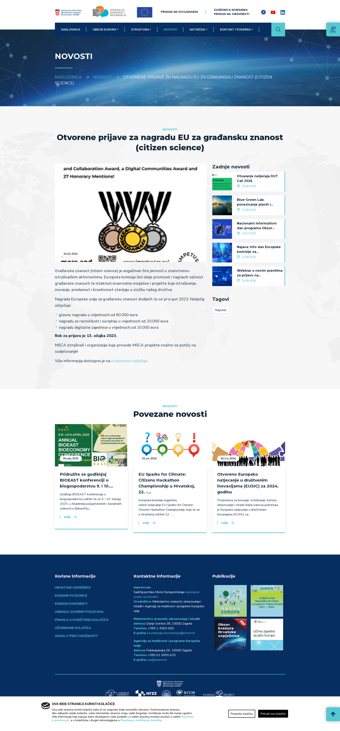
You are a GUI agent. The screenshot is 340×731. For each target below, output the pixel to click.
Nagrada (220, 310)
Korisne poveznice (71, 595)
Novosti (170, 29)
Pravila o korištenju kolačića (82, 620)
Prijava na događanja (179, 12)
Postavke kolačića (242, 713)
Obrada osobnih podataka (79, 612)
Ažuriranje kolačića (73, 628)
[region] (170, 713)
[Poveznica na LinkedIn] (282, 12)
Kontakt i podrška (235, 29)
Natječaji (197, 29)
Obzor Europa (104, 29)
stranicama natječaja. (129, 361)
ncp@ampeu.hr (157, 660)
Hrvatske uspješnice (73, 587)
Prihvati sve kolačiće (273, 713)
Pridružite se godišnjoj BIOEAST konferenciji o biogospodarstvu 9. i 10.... (86, 480)
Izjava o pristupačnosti (76, 636)
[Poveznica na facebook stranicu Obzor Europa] (263, 12)
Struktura (140, 29)
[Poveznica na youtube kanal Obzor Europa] (273, 12)
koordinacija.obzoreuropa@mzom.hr (171, 633)
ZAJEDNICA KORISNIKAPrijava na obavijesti (231, 12)
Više (67, 517)
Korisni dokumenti (71, 604)
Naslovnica (70, 29)
